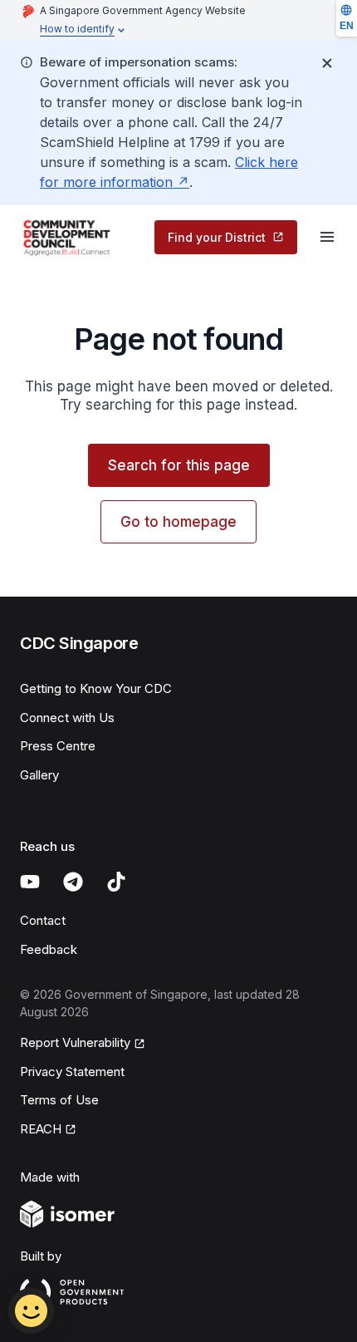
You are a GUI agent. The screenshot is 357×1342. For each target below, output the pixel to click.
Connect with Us (67, 717)
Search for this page (179, 465)
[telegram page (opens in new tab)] (73, 882)
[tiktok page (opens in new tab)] (116, 882)
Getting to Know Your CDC (96, 688)
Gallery (39, 775)
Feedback (48, 949)
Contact (43, 920)
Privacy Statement (72, 1071)
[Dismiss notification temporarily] (327, 63)
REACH (48, 1130)
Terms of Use (59, 1100)
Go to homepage (178, 522)
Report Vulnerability (75, 1044)
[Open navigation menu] (327, 237)
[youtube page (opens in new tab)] (30, 882)
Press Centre (57, 746)
